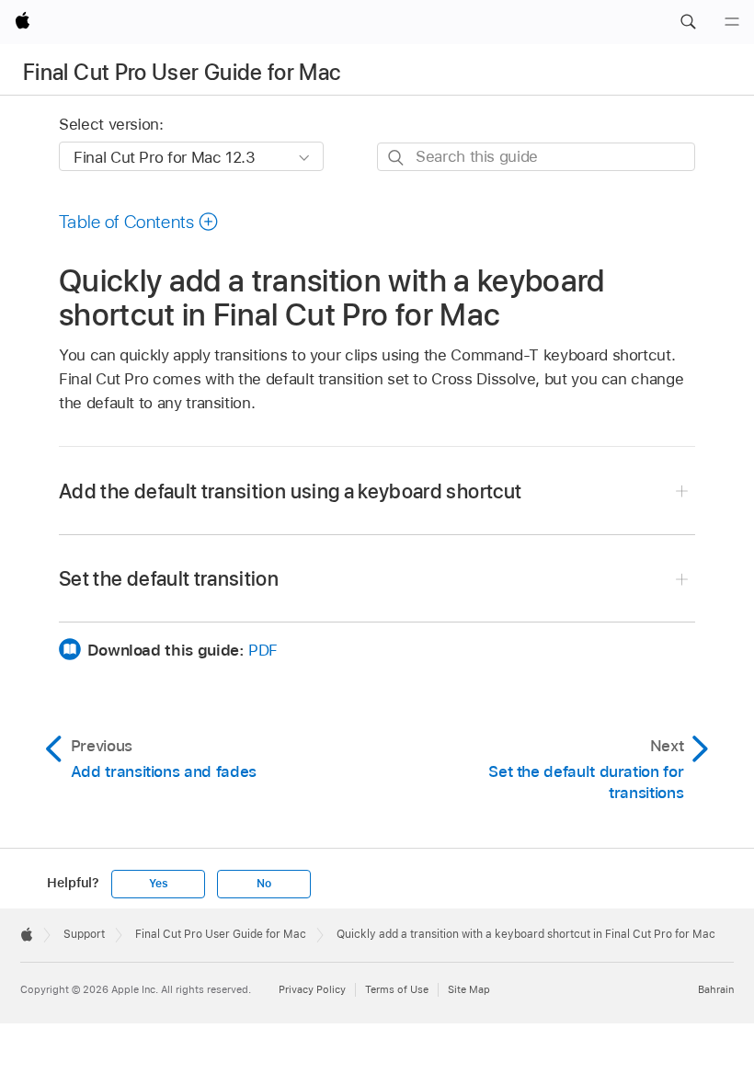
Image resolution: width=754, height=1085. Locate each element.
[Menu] (732, 22)
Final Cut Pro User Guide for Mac (182, 72)
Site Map (469, 989)
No (264, 883)
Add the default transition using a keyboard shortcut (290, 491)
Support (84, 934)
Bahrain (716, 989)
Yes (158, 883)
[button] (688, 22)
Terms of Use (396, 989)
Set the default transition (169, 578)
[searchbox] (536, 157)
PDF (263, 650)
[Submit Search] (396, 157)
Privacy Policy (312, 989)
